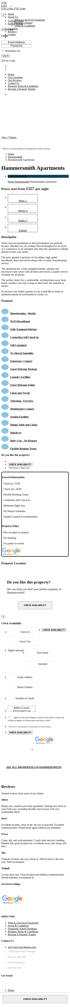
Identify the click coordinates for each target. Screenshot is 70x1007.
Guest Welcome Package (23, 369)
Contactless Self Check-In (24, 337)
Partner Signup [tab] (15, 23)
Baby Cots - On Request (23, 440)
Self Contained (18, 345)
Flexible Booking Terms (23, 448)
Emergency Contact (21, 361)
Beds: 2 (23, 200)
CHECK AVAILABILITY (20, 464)
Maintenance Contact (22, 408)
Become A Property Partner (22, 934)
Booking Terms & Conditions (23, 931)
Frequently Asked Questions (22, 928)
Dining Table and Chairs (24, 424)
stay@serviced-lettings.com (22, 947)
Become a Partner (23, 22)
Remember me (12, 51)
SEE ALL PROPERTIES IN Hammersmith (33, 767)
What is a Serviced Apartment (29, 20)
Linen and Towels (20, 393)
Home (11, 154)
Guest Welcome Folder (22, 385)
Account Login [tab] (15, 20)
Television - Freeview (21, 401)
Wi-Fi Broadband (20, 321)
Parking (23, 230)
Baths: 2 (23, 220)
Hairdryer (15, 432)
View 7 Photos (8, 137)
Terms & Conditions (24, 25)
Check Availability (17, 176)
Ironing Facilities (19, 416)
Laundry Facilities (20, 377)
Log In (5, 56)
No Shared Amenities (22, 353)
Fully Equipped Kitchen (23, 329)
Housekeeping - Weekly (23, 313)
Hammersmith (15, 157)
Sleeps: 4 (23, 210)
